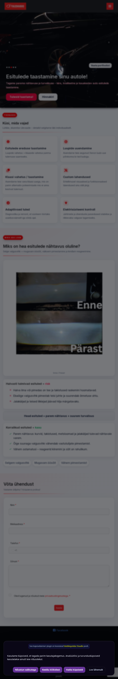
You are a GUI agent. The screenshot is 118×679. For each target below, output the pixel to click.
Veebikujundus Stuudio (73, 646)
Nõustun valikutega (25, 669)
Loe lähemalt (96, 669)
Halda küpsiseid (74, 669)
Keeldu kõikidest (51, 669)
